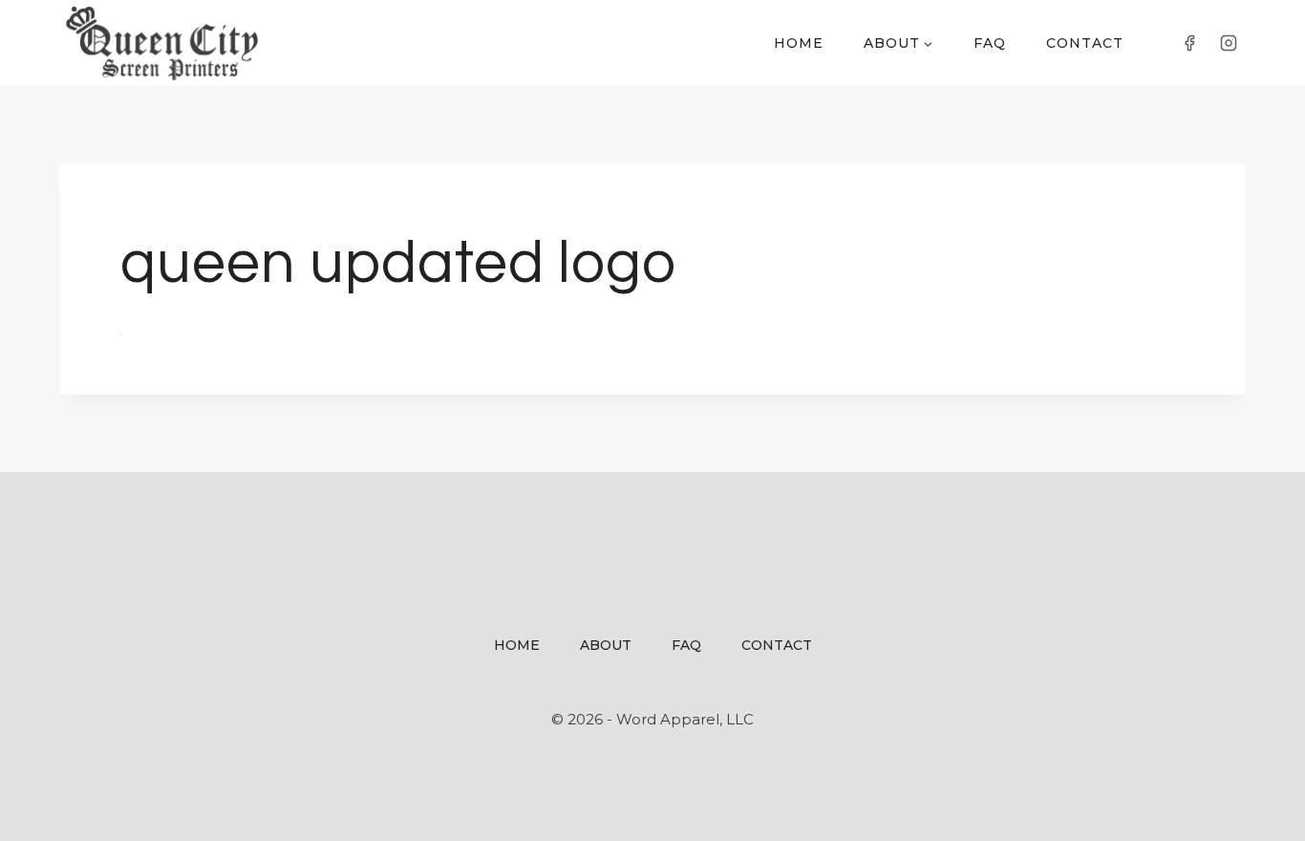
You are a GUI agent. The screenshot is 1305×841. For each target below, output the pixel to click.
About (605, 645)
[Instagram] (1228, 43)
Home (799, 43)
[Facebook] (1189, 43)
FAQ (989, 43)
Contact (1084, 43)
